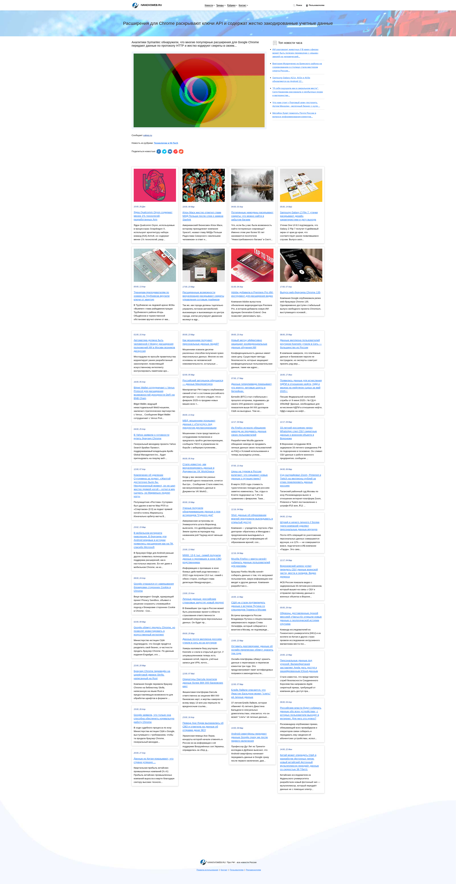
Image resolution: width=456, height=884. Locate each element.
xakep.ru (147, 135)
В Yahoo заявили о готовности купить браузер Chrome (151, 436)
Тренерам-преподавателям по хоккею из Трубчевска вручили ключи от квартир (152, 296)
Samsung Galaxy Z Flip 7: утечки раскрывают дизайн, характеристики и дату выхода (299, 216)
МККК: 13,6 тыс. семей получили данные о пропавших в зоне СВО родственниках (202, 559)
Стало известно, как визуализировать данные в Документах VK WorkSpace (198, 468)
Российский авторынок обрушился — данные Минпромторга (203, 382)
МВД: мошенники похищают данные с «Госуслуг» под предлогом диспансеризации (199, 424)
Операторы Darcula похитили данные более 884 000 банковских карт (203, 683)
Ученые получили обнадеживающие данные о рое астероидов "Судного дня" (201, 512)
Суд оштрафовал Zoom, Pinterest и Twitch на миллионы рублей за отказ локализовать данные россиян (300, 480)
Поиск (299, 5)
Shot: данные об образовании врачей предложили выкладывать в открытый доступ (252, 519)
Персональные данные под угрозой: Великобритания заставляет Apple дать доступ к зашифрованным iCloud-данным (299, 666)
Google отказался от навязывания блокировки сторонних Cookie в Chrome (154, 587)
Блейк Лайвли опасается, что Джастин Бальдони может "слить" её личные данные (251, 693)
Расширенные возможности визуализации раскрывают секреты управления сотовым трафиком (203, 296)
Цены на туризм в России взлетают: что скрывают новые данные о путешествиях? (249, 475)
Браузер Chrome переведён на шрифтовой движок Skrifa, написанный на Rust (152, 675)
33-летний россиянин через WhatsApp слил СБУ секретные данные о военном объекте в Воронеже (298, 433)
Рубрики (231, 5)
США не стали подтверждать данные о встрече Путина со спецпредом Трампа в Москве (248, 606)
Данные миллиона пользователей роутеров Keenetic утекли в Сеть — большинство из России (301, 344)
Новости (209, 5)
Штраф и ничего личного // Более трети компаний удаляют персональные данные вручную (299, 526)
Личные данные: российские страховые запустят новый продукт (203, 600)
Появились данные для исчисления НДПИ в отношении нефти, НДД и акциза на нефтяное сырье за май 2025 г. (301, 386)
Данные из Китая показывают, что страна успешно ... (153, 760)
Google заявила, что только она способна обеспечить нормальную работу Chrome (154, 718)
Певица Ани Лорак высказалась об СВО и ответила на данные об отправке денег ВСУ (203, 727)
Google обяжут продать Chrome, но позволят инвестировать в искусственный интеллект (154, 631)
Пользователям (316, 5)
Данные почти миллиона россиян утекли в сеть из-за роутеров (202, 641)
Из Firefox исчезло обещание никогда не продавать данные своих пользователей (248, 431)
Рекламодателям (253, 870)
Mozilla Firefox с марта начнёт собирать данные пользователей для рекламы (250, 562)
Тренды (220, 5)
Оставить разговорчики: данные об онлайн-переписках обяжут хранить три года (252, 650)
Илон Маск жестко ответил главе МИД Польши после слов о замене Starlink (203, 216)
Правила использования (207, 870)
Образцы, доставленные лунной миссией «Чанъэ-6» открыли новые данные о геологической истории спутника (301, 618)
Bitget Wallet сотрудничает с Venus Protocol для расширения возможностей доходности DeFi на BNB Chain (154, 393)
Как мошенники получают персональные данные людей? (201, 342)
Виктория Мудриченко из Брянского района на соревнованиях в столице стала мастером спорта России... (297, 67)
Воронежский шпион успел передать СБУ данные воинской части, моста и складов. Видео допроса (299, 571)
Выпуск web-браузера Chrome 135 (300, 292)
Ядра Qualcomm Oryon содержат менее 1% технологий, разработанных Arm (153, 216)
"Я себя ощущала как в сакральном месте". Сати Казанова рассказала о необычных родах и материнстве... (297, 92)
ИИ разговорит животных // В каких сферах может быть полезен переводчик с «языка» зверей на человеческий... (295, 53)
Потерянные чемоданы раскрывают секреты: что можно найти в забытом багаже (252, 216)
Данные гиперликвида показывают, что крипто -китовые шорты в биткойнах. (251, 388)
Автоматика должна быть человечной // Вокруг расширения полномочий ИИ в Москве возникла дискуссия (154, 345)
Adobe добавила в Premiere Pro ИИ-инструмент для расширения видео (252, 294)
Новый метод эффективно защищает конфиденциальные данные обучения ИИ (249, 344)
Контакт (242, 5)
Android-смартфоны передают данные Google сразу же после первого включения (249, 737)
